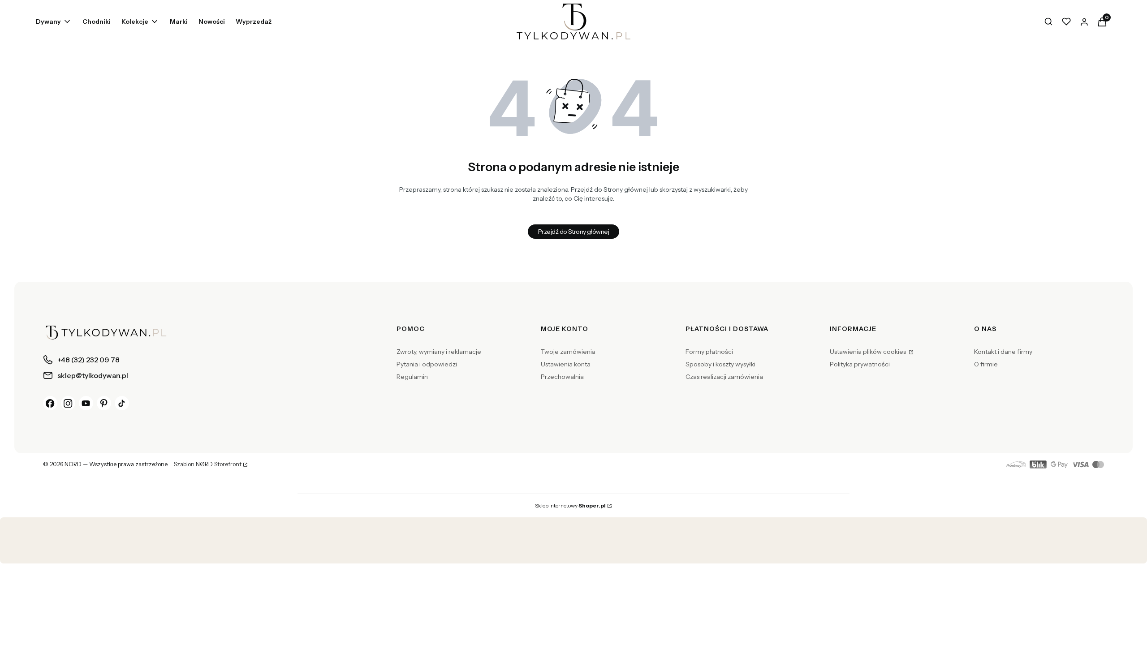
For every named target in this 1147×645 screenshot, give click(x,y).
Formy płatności (709, 352)
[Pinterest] (104, 403)
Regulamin (412, 377)
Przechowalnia (562, 377)
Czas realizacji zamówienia (724, 377)
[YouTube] (86, 403)
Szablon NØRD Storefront (207, 464)
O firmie (986, 364)
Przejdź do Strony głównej (573, 232)
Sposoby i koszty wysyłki (720, 364)
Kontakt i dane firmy (1003, 352)
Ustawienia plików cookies (868, 352)
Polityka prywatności (860, 364)
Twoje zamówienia (568, 352)
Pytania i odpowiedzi (427, 364)
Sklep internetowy (570, 505)
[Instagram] (68, 403)
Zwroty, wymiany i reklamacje (439, 352)
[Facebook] (50, 403)
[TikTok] (122, 403)
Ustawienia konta (566, 364)
